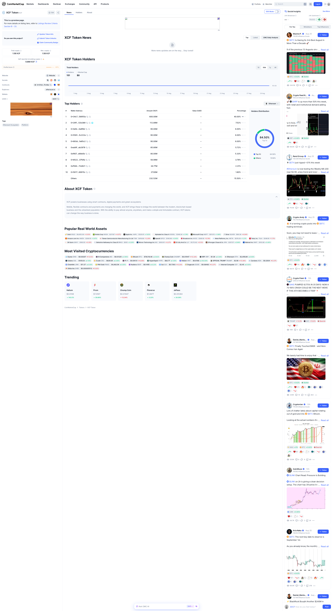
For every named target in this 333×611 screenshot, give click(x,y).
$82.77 (162, 260)
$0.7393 (171, 264)
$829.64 (108, 260)
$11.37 (80, 264)
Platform (25, 125)
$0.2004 (263, 260)
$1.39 (212, 257)
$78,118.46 (146, 257)
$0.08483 (201, 264)
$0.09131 (134, 260)
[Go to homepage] (13, 4)
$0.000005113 (83, 268)
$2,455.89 (240, 257)
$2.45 (236, 264)
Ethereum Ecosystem (11, 125)
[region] (138, 4)
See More (326, 11)
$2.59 (229, 260)
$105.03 (79, 260)
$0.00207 (80, 257)
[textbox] (306, 606)
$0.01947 (180, 257)
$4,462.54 (112, 264)
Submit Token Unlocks (47, 38)
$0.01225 (113, 257)
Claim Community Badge (48, 43)
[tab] (247, 37)
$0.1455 (143, 264)
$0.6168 (194, 260)
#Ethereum (292, 169)
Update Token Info (46, 34)
